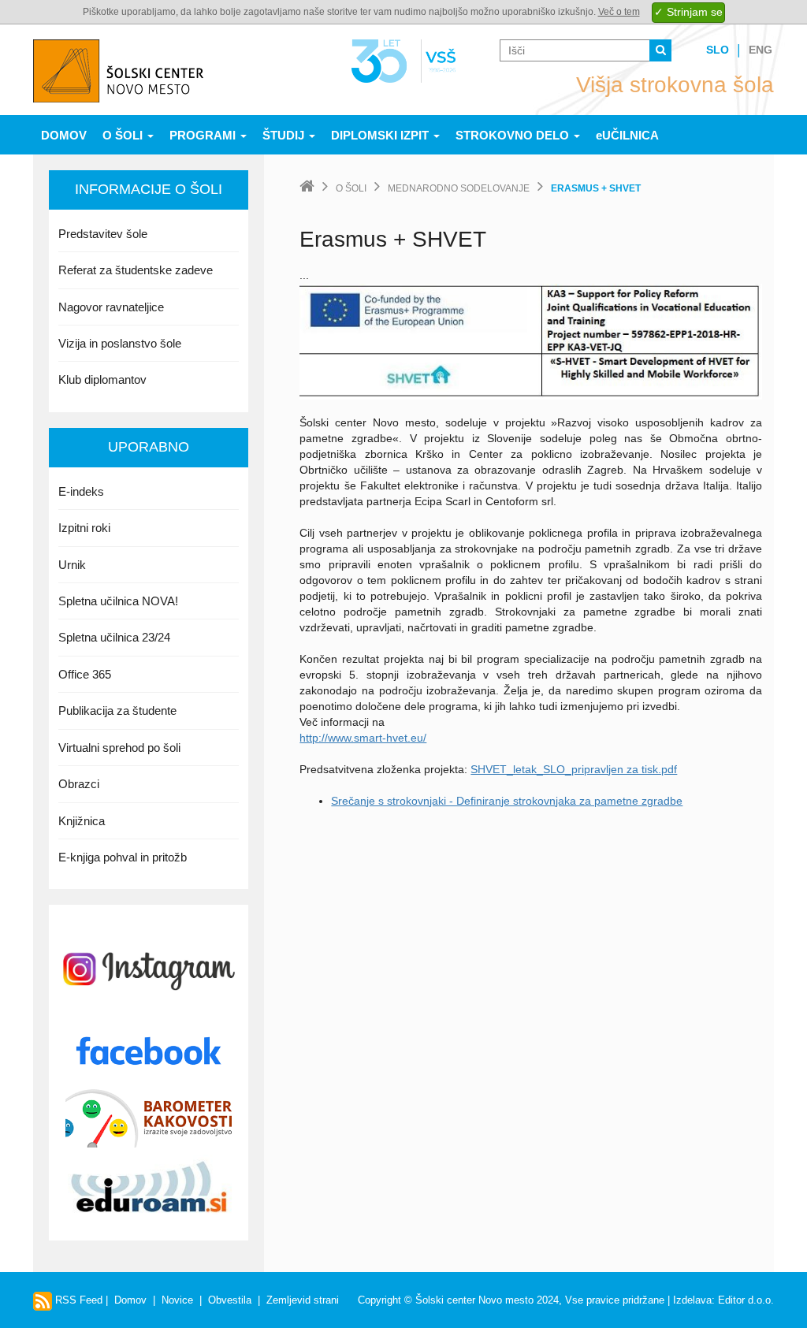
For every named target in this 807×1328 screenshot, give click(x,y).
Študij (284, 135)
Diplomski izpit (381, 135)
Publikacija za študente (117, 710)
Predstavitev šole (102, 233)
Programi (204, 135)
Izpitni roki (84, 527)
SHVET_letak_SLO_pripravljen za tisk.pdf (573, 769)
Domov (64, 135)
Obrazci (78, 783)
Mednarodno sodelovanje (459, 188)
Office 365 (84, 674)
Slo (717, 49)
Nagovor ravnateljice (111, 307)
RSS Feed (77, 1300)
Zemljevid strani (302, 1300)
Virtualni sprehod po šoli (119, 747)
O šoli (124, 135)
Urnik (72, 564)
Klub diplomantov (102, 379)
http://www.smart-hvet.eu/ (362, 737)
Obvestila (229, 1300)
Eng (760, 49)
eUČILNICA (627, 135)
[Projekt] (530, 340)
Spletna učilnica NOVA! (118, 601)
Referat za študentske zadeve (135, 270)
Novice (177, 1300)
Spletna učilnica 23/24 (114, 637)
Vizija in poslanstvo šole (119, 343)
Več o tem (619, 11)
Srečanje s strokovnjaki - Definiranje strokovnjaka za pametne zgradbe (506, 800)
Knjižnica (81, 821)
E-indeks (81, 491)
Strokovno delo (514, 135)
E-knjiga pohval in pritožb (122, 857)
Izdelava (692, 1300)
